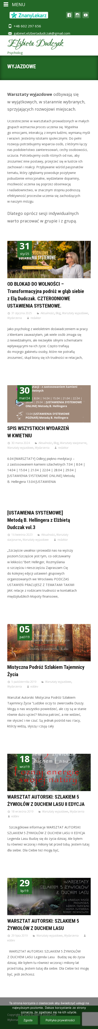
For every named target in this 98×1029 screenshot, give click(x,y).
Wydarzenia (14, 318)
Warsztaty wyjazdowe (75, 313)
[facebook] (69, 17)
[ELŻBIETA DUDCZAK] (32, 45)
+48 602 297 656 (27, 26)
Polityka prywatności (60, 1020)
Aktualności (47, 313)
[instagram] (77, 17)
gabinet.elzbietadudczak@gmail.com (42, 33)
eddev (34, 686)
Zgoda (27, 1020)
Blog (58, 313)
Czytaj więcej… (19, 366)
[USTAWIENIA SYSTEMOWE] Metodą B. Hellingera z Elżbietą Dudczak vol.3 (38, 520)
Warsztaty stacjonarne (73, 443)
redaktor (36, 318)
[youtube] (86, 17)
